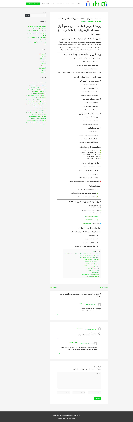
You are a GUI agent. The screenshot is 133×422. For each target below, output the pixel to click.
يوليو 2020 (43, 70)
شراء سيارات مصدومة (42, 112)
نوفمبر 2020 (43, 61)
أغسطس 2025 (42, 54)
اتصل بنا (52, 3)
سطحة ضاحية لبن (29, 103)
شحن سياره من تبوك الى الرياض (41, 110)
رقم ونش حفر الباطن (34, 95)
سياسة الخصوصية (71, 418)
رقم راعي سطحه (43, 91)
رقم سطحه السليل (34, 93)
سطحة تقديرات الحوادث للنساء (31, 99)
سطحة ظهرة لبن (43, 105)
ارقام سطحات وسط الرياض (41, 87)
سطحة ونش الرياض (37, 105)
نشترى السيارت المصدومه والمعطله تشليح (39, 114)
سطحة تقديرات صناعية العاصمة (33, 101)
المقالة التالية (53, 287)
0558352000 (45, 3)
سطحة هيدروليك (60, 3)
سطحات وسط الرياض (34, 97)
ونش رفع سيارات (43, 120)
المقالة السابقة (104, 287)
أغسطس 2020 (42, 68)
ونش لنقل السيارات (43, 124)
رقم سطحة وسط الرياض (42, 93)
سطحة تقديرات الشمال (42, 101)
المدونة (72, 3)
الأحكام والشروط (62, 418)
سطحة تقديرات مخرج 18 (42, 103)
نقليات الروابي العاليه (73, 342)
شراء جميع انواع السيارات (31, 110)
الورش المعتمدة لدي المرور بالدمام (40, 89)
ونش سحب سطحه (30, 120)
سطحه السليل (30, 105)
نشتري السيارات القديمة (42, 116)
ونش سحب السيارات (36, 120)
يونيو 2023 (43, 56)
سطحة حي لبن (34, 103)
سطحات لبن (28, 95)
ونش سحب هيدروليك (29, 122)
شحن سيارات (98, 21)
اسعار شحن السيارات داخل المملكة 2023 (37, 30)
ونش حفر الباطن (33, 118)
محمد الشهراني (79, 328)
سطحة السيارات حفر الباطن (41, 99)
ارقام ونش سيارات (33, 87)
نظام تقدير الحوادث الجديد (33, 116)
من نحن (67, 3)
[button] (33, 4)
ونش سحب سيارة (36, 122)
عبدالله (81, 303)
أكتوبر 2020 (43, 63)
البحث (44, 12)
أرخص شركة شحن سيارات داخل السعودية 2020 (38, 82)
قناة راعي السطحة (35, 112)
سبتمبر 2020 (43, 65)
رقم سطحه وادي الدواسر (42, 95)
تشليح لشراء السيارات (30, 89)
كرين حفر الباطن (29, 112)
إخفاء (94, 251)
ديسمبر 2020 (43, 58)
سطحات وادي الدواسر (42, 97)
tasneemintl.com (87, 223)
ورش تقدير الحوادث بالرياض (41, 118)
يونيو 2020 (43, 72)
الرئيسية (78, 3)
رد (57, 314)
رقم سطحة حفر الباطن (36, 91)
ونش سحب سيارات (43, 122)
